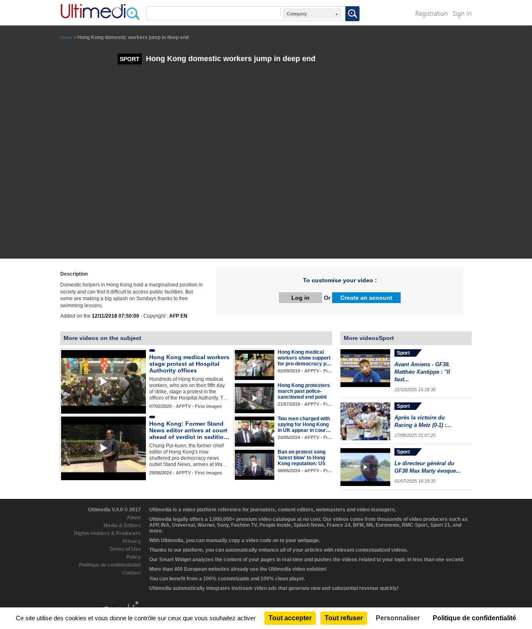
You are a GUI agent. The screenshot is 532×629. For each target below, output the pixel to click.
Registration (431, 13)
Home (66, 37)
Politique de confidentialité (110, 565)
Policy (133, 557)
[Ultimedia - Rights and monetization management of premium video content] (100, 12)
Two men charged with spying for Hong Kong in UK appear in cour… (304, 424)
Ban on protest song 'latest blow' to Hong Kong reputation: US (301, 457)
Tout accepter (290, 618)
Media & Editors (122, 525)
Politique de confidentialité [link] (474, 618)
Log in (300, 297)
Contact (131, 573)
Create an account (366, 297)
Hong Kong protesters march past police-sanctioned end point (304, 391)
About (134, 517)
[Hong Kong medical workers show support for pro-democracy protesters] (254, 365)
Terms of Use (125, 549)
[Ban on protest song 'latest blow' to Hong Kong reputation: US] (254, 464)
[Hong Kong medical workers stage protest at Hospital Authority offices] (103, 381)
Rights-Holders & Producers (107, 533)
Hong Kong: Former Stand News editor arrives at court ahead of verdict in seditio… (189, 430)
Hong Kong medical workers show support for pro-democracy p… (304, 358)
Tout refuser (344, 618)
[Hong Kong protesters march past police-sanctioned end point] (254, 398)
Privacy (132, 541)
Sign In (462, 13)
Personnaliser (398, 618)
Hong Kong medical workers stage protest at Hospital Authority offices (189, 364)
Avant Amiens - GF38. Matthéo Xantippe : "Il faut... (422, 371)
